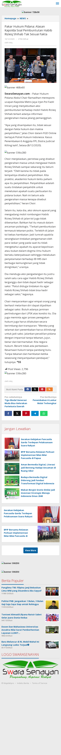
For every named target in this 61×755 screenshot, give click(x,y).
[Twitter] (35, 389)
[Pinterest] (42, 389)
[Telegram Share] (35, 413)
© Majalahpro (7, 683)
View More (30, 550)
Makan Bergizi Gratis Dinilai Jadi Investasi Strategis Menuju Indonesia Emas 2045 (38, 492)
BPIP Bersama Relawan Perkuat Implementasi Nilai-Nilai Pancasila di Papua (37, 455)
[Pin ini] (26, 413)
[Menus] (57, 4)
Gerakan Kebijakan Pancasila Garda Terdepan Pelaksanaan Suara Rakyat (37, 442)
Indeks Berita (23, 683)
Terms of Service (39, 683)
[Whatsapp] (44, 413)
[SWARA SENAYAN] (11, 3)
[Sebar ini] (8, 413)
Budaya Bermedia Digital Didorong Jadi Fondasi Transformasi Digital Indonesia (37, 480)
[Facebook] (27, 389)
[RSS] (49, 389)
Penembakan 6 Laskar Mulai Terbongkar (44, 400)
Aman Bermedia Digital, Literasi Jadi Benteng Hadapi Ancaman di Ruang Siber (38, 467)
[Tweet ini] (17, 413)
